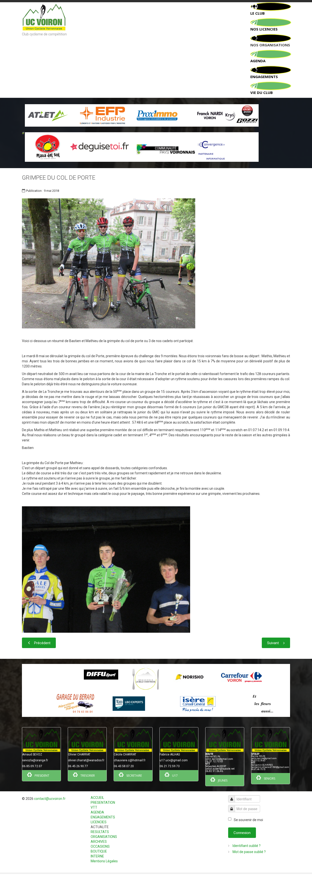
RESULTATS (100, 832)
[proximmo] (157, 115)
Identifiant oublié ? (246, 846)
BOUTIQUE (99, 851)
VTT (94, 807)
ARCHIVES (99, 842)
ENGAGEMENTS (103, 817)
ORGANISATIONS (104, 837)
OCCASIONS (100, 846)
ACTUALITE (100, 827)
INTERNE (97, 856)
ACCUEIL (97, 798)
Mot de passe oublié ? (249, 852)
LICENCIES (99, 822)
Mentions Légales (104, 861)
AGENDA (97, 812)
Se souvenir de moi (248, 820)
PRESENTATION (103, 802)
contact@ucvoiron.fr (50, 799)
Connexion (242, 833)
